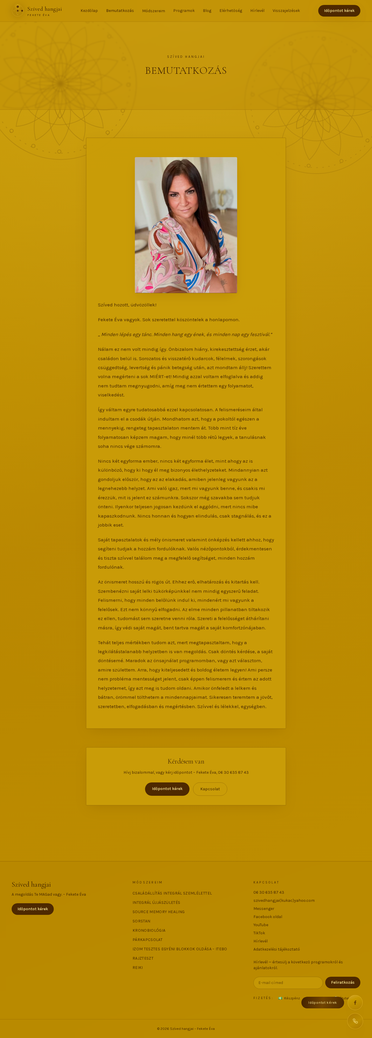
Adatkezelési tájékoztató (276, 949)
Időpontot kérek (339, 10)
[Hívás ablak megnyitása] (355, 1021)
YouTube (260, 924)
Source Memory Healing (159, 911)
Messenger (263, 908)
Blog (207, 10)
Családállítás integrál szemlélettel (172, 893)
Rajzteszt (143, 958)
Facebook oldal (267, 916)
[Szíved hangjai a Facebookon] (355, 1002)
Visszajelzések (286, 10)
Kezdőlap (89, 10)
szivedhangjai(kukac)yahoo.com (284, 900)
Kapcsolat (210, 788)
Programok (184, 10)
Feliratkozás (343, 982)
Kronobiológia (149, 930)
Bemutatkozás (120, 10)
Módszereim (153, 10)
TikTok (259, 933)
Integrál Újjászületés (156, 902)
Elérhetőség (230, 10)
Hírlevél (257, 10)
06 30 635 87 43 (268, 892)
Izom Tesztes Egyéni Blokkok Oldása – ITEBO (180, 949)
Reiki (138, 967)
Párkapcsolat (147, 939)
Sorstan (141, 921)
